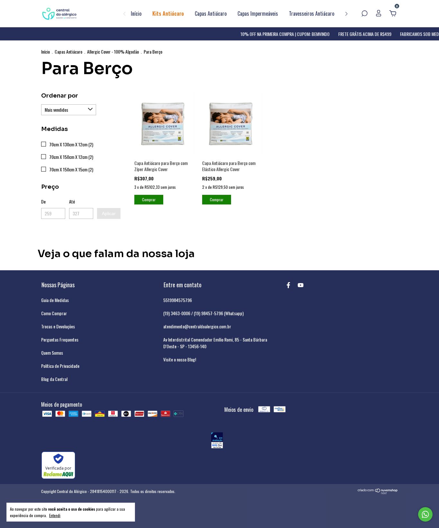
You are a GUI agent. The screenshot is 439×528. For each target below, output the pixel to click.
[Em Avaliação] (217, 441)
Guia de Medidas (55, 300)
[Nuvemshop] (378, 492)
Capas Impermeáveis (257, 13)
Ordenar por (59, 95)
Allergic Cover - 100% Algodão (113, 51)
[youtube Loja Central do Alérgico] (301, 284)
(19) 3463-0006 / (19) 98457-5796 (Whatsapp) (203, 313)
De (43, 201)
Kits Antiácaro (168, 13)
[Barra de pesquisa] (364, 13)
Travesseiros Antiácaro (311, 13)
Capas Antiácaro (211, 13)
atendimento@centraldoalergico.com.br (197, 326)
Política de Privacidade (60, 365)
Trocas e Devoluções (58, 326)
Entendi (54, 515)
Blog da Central (54, 379)
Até (72, 201)
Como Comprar (54, 313)
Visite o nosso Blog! (179, 359)
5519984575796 (177, 300)
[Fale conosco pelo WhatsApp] (425, 514)
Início (136, 13)
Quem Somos (52, 352)
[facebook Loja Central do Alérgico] (288, 284)
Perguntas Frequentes (59, 339)
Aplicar (109, 213)
